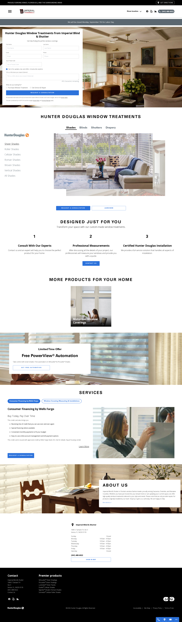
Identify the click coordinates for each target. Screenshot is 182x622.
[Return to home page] (47, 11)
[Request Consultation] (170, 619)
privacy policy (64, 97)
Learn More (108, 208)
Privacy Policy (36, 100)
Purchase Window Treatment (18, 88)
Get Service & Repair (39, 88)
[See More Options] (176, 619)
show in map (91, 559)
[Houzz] (155, 11)
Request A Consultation (73, 208)
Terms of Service (46, 100)
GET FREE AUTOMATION (31, 367)
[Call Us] (159, 619)
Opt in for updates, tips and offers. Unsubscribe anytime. (25, 69)
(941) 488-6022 (77, 555)
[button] (10, 11)
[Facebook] (147, 11)
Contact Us (91, 263)
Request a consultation (21, 455)
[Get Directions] (165, 619)
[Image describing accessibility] (168, 599)
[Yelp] (151, 11)
